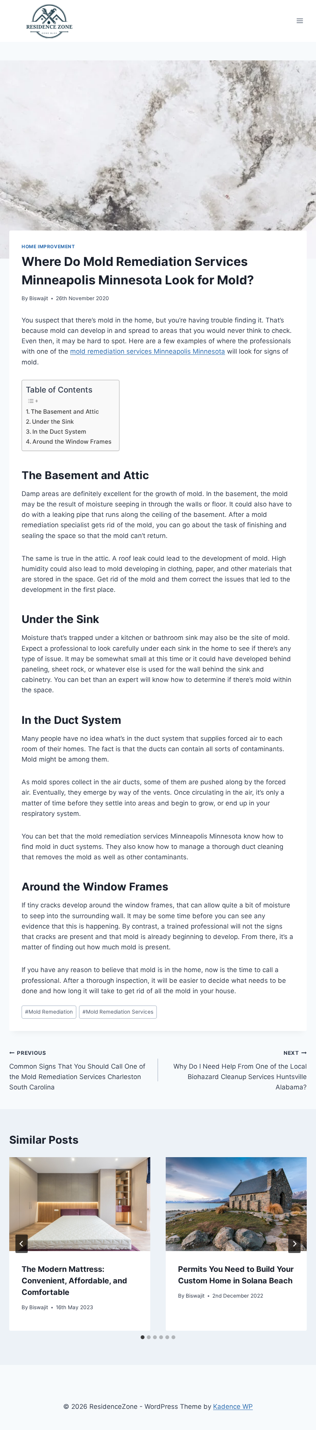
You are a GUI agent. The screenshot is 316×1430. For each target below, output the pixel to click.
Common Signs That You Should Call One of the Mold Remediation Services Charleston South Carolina (77, 1070)
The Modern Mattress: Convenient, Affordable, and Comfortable (74, 1281)
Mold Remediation (49, 1012)
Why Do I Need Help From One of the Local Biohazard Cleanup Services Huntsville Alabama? (240, 1070)
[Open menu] (299, 21)
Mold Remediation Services (117, 1012)
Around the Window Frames (71, 441)
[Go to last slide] (21, 1244)
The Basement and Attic (65, 411)
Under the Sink (53, 421)
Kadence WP (233, 1406)
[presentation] (79, 1204)
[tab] (143, 1337)
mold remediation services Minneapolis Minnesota (147, 351)
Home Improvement (48, 246)
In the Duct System (59, 431)
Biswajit (38, 298)
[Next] (294, 1244)
